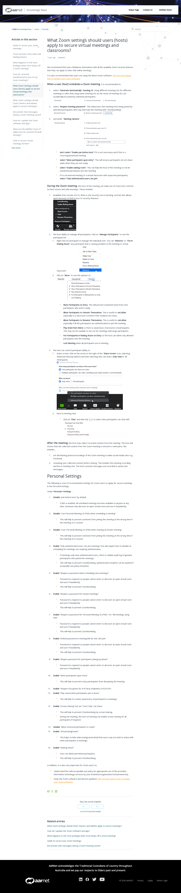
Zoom (36, 29)
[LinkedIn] (56, 791)
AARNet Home (165, 10)
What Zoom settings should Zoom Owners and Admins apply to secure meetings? (25, 103)
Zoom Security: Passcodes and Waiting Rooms (27, 55)
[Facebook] (48, 791)
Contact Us (148, 10)
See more (16, 147)
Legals (150, 880)
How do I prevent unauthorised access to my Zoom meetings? (25, 77)
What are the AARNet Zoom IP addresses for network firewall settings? (27, 132)
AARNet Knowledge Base (22, 29)
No (97, 806)
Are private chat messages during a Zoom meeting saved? (27, 113)
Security (45, 29)
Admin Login (162, 880)
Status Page (134, 10)
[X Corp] (52, 791)
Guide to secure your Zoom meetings (25, 47)
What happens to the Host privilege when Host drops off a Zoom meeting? (26, 65)
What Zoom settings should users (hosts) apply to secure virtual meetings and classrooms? (26, 90)
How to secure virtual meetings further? (23, 142)
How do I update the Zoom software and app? (25, 122)
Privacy (140, 880)
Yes (83, 806)
